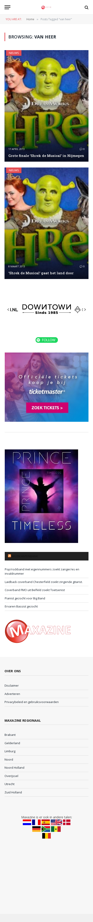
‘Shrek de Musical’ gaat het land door (41, 273)
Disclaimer (12, 685)
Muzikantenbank (25, 556)
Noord (9, 759)
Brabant (10, 735)
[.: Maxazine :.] (46, 7)
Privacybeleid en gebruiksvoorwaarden (32, 702)
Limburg (10, 751)
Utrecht (9, 784)
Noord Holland (14, 768)
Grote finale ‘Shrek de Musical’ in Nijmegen (46, 155)
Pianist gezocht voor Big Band (25, 598)
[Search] (86, 7)
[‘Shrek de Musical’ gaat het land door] (46, 223)
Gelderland (12, 743)
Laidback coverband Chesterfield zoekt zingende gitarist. (44, 582)
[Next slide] (85, 309)
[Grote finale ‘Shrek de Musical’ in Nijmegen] (46, 106)
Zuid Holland (13, 792)
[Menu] (7, 7)
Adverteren (12, 694)
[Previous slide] (8, 309)
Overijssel (11, 776)
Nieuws (14, 53)
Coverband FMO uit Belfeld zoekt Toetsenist (35, 590)
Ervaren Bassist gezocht (21, 606)
